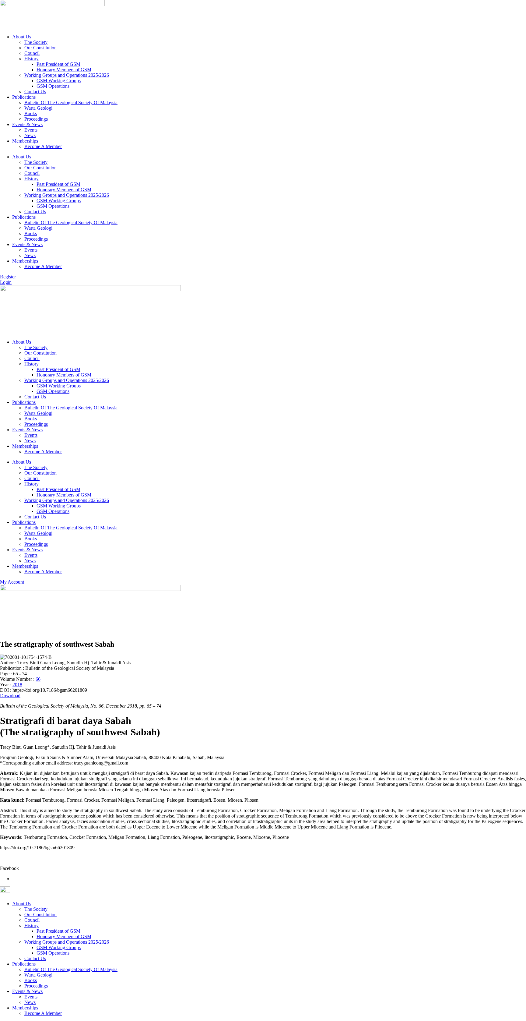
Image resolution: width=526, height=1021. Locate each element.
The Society (35, 42)
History (31, 58)
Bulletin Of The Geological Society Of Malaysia (70, 102)
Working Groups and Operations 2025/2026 (66, 75)
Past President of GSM (58, 64)
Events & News (27, 124)
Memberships (25, 140)
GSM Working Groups (59, 80)
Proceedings (36, 119)
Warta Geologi (38, 108)
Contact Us (35, 91)
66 (38, 679)
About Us (21, 36)
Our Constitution (40, 47)
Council (32, 53)
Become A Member (43, 146)
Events (30, 129)
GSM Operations (53, 86)
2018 (17, 684)
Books (30, 113)
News (30, 135)
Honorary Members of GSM (64, 69)
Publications (24, 97)
